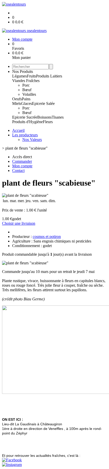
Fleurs (48, 122)
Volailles (29, 94)
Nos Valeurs (32, 139)
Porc (26, 85)
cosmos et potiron (47, 236)
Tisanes (58, 117)
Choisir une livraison (18, 223)
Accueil (18, 130)
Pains (26, 99)
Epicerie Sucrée (24, 117)
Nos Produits (22, 71)
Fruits (31, 76)
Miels (16, 103)
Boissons (44, 117)
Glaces (26, 103)
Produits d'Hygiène (27, 122)
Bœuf (26, 90)
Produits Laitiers (49, 76)
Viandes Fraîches (26, 80)
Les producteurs (25, 135)
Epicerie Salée (43, 103)
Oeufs (17, 99)
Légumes (19, 76)
